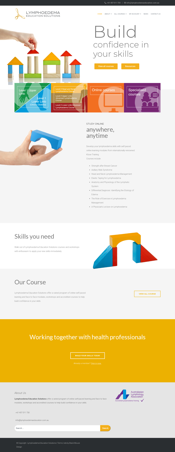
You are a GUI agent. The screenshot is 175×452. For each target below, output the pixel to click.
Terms (60, 443)
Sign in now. (96, 363)
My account (134, 14)
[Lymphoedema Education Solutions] (37, 14)
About (107, 14)
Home (99, 14)
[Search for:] (57, 428)
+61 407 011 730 (113, 3)
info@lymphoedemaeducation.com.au (142, 3)
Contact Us (156, 14)
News (146, 14)
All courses (119, 14)
